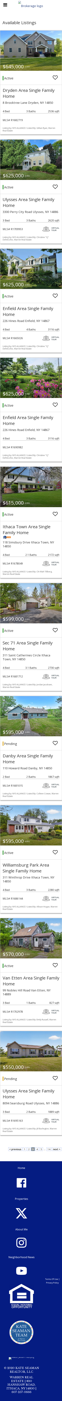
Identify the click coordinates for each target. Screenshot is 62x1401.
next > (56, 1149)
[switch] (55, 77)
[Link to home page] (31, 5)
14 (48, 1149)
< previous (15, 1149)
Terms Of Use (51, 1279)
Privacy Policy (52, 1282)
